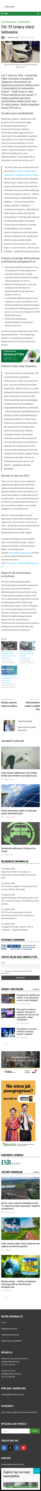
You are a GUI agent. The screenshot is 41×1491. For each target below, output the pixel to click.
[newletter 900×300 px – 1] (20, 355)
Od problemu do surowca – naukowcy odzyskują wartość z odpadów (27, 1031)
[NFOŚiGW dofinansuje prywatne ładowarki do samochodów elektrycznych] (9, 670)
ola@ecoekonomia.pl (10, 1361)
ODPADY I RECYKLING (12, 989)
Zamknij (36, 1471)
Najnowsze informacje (14, 861)
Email (3, 963)
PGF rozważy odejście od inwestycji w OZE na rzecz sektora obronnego (19, 888)
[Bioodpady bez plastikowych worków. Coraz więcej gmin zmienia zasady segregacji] (8, 995)
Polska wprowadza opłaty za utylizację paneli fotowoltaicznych (18, 812)
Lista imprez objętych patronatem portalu (19, 1412)
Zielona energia (24, 22)
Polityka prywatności (10, 1334)
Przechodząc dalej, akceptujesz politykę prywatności (16, 972)
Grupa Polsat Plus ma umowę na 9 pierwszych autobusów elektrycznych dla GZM (18, 874)
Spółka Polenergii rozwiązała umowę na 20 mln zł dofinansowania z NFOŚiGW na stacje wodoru (20, 900)
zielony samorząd (11, 1172)
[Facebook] (17, 1447)
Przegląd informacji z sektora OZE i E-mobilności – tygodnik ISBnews (17, 928)
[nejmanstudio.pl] (20, 7)
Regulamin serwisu (9, 1328)
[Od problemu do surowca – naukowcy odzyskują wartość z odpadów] (8, 1029)
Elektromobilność (9, 22)
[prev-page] (3, 1044)
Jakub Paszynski (13, 37)
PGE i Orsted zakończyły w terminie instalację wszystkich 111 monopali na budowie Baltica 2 (17, 915)
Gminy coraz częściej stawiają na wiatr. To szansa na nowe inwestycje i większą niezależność (20, 1206)
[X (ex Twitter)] (10, 1447)
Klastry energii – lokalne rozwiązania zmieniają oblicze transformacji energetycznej (18, 1284)
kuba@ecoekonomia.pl (11, 1373)
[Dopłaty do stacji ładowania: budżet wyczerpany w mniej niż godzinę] (9, 645)
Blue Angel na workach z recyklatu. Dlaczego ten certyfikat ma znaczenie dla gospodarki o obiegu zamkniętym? (28, 1014)
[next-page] (7, 1044)
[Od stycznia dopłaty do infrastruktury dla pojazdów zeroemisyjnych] (27, 645)
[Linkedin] (4, 1447)
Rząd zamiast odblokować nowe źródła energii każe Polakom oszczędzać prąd (19, 774)
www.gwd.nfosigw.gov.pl (20, 552)
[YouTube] (23, 1447)
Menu (6, 13)
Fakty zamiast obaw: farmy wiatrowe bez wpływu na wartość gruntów (20, 1245)
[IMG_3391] (18, 1114)
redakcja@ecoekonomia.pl (12, 1394)
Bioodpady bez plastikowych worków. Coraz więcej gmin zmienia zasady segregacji (28, 997)
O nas (3, 1322)
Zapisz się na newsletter (11, 1340)
